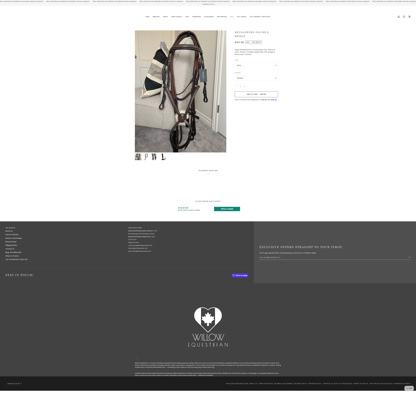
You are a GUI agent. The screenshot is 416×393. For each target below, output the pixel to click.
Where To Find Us (12, 256)
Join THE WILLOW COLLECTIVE (16, 259)
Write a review (227, 209)
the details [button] (10, 228)
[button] (156, 17)
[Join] (409, 257)
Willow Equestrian (236, 384)
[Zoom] (180, 91)
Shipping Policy (11, 245)
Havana (240, 78)
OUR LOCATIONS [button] (135, 228)
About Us (9, 231)
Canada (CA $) (207, 4)
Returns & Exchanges (13, 238)
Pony (239, 65)
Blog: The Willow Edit (13, 252)
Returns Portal (10, 242)
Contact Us (9, 249)
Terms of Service (12, 234)
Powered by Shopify (402, 384)
